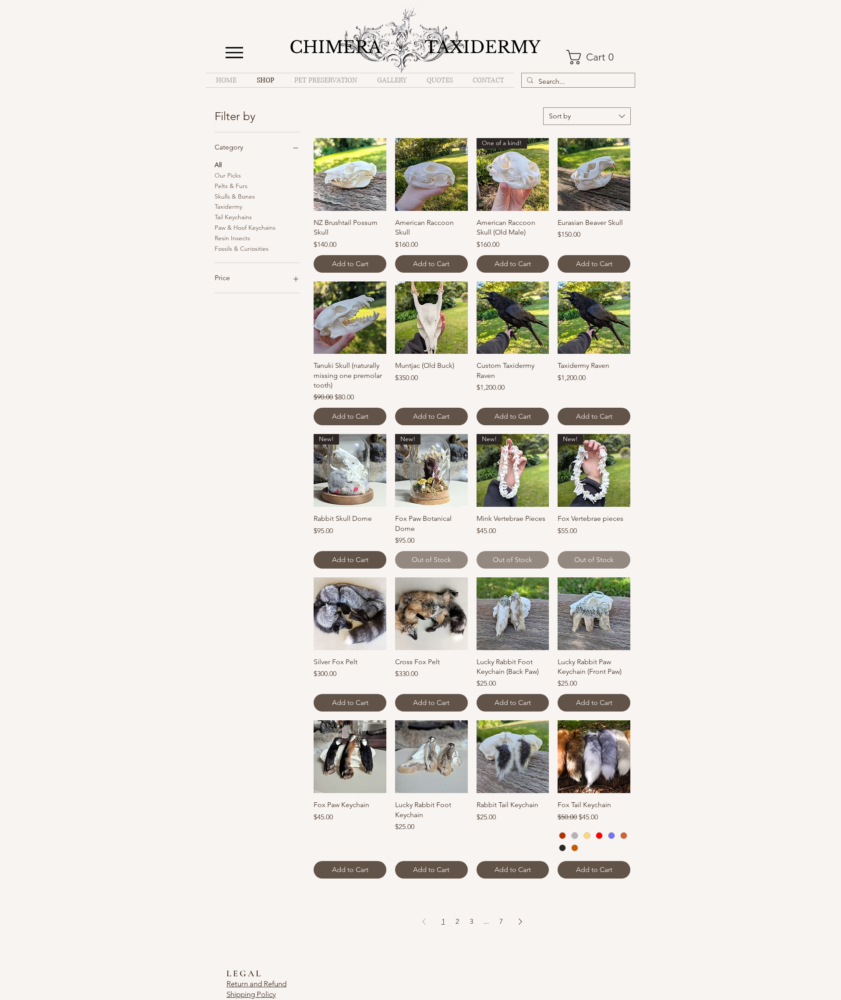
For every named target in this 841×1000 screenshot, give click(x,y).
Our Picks (228, 175)
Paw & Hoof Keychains (245, 227)
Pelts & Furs (231, 186)
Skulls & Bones (235, 196)
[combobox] (587, 116)
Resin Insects (232, 238)
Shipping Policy (251, 994)
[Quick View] (350, 174)
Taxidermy (228, 206)
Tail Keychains (233, 217)
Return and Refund (256, 983)
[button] (595, 57)
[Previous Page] (424, 921)
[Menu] (234, 52)
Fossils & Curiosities (242, 249)
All (218, 165)
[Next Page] (520, 921)
